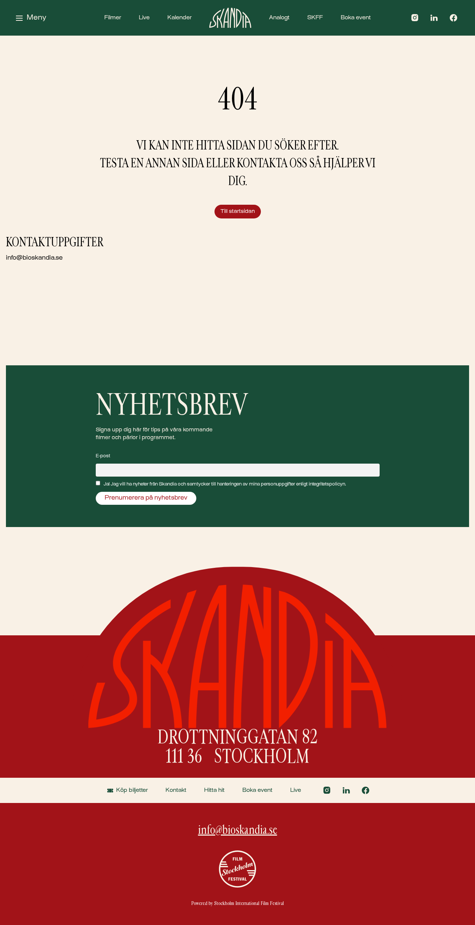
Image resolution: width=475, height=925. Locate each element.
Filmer (112, 17)
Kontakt (176, 790)
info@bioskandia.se (34, 258)
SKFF (315, 17)
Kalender (179, 17)
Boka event (356, 17)
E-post (103, 456)
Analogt (279, 17)
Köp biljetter (132, 790)
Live (144, 17)
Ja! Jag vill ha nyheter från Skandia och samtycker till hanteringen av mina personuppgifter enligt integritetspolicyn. (225, 484)
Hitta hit (214, 790)
